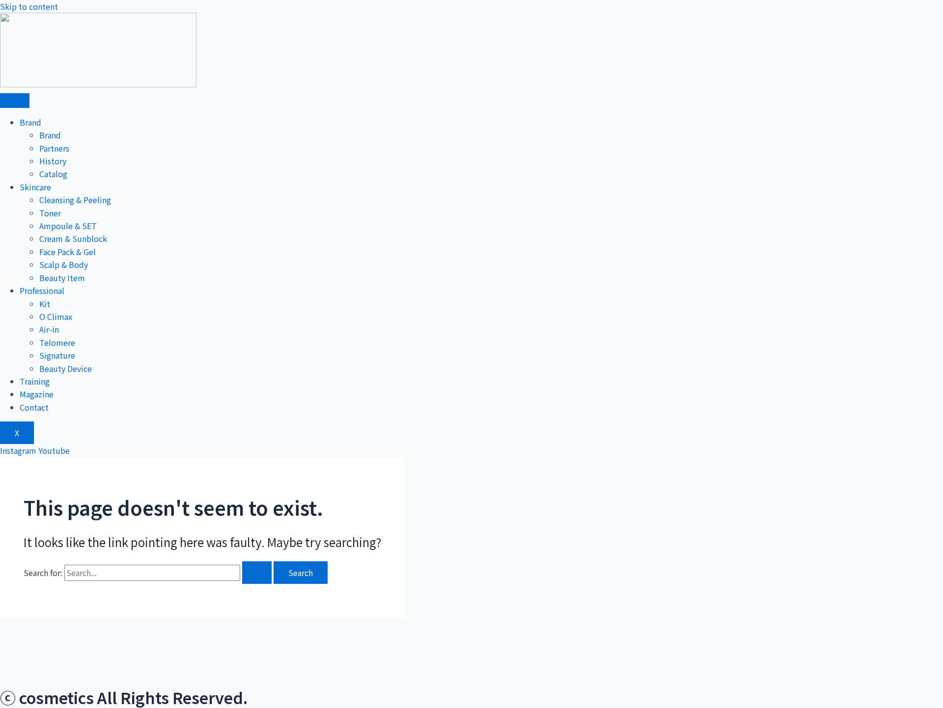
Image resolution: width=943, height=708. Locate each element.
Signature (57, 355)
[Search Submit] (257, 572)
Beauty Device (65, 368)
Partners (54, 148)
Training (35, 381)
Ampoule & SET (68, 226)
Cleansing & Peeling (75, 200)
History (52, 161)
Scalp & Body (63, 264)
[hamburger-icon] (14, 100)
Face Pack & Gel (67, 252)
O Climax (55, 316)
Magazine (37, 394)
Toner (50, 213)
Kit (44, 304)
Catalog (53, 174)
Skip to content (29, 6)
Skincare (35, 187)
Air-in (49, 329)
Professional (42, 290)
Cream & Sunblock (73, 238)
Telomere (57, 342)
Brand (30, 122)
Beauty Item (62, 278)
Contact (34, 407)
